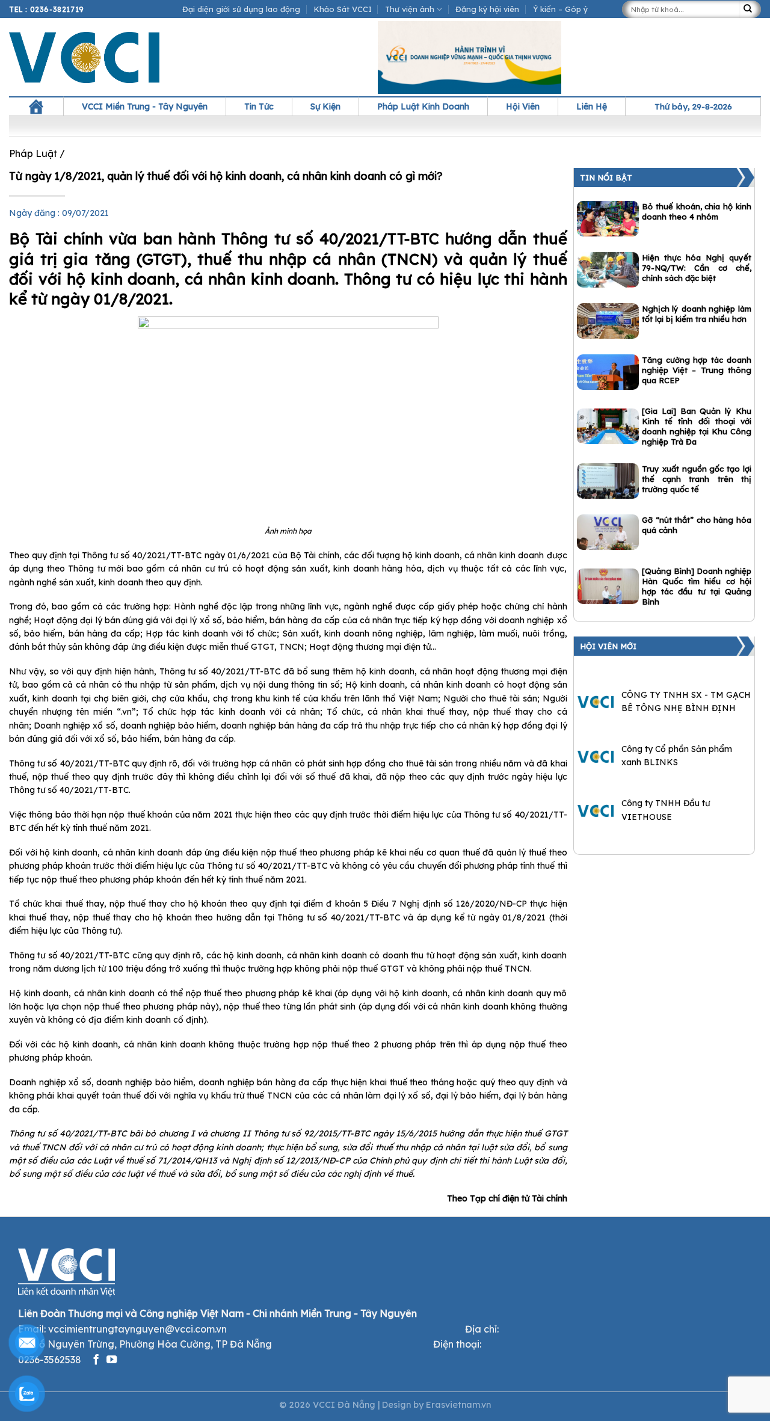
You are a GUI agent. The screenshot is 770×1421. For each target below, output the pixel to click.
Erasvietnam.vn (458, 1404)
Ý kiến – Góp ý (560, 9)
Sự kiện (325, 106)
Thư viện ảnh (409, 9)
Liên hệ (591, 106)
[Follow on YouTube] (111, 1360)
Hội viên (523, 106)
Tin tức (259, 106)
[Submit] (750, 9)
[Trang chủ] (36, 106)
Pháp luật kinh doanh (423, 106)
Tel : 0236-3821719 (46, 9)
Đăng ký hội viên (487, 9)
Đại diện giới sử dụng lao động (241, 9)
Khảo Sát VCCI (343, 9)
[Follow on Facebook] (96, 1360)
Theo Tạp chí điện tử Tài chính (507, 1198)
